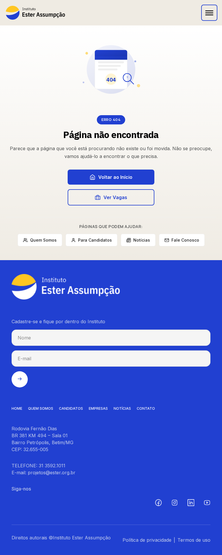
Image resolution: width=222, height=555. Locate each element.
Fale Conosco (185, 240)
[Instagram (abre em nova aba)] (174, 502)
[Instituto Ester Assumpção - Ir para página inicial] (35, 13)
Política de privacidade (147, 540)
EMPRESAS (98, 408)
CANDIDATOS (71, 408)
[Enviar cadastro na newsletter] (20, 379)
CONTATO (146, 408)
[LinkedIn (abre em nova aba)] (190, 502)
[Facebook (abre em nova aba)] (158, 502)
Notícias (141, 240)
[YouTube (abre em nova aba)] (207, 502)
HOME (17, 408)
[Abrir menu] (209, 13)
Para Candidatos (95, 240)
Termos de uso (193, 540)
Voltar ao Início (115, 177)
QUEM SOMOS (40, 408)
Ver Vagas (115, 197)
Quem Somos (43, 240)
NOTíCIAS (122, 408)
